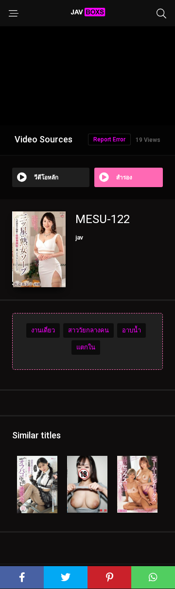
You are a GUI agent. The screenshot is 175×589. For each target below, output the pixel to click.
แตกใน (85, 347)
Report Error (109, 139)
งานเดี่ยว (43, 330)
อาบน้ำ (131, 330)
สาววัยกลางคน (88, 330)
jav (79, 237)
